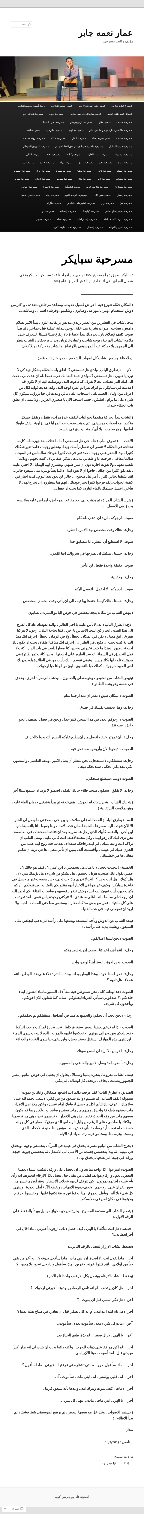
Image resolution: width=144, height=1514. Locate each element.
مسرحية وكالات (74, 154)
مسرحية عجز (103, 179)
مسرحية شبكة (58, 138)
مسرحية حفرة (47, 162)
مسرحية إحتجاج (124, 195)
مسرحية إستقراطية (87, 219)
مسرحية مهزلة (21, 179)
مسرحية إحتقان (68, 211)
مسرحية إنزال (43, 171)
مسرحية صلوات (124, 179)
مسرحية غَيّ (126, 203)
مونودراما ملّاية (72, 187)
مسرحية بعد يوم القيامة (120, 227)
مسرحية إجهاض (29, 187)
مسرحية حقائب (124, 122)
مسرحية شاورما (76, 130)
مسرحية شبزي (86, 162)
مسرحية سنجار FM (123, 187)
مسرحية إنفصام (22, 171)
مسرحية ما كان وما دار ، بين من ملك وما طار (110, 130)
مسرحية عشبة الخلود (98, 154)
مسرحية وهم (105, 162)
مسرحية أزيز (107, 203)
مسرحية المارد (78, 138)
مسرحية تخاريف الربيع (97, 187)
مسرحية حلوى (56, 114)
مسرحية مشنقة (124, 138)
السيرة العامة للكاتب (121, 106)
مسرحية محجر (43, 219)
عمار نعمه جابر (105, 32)
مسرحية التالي (33, 154)
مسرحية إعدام (64, 219)
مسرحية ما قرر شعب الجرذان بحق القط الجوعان (79, 146)
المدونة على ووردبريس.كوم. (72, 1496)
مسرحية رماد (52, 195)
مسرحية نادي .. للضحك (53, 122)
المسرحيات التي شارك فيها (92, 106)
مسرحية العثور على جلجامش (81, 203)
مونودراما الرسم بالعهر (76, 195)
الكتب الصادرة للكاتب (62, 106)
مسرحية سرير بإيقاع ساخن (118, 211)
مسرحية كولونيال (90, 211)
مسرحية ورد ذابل (102, 195)
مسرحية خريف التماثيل (120, 146)
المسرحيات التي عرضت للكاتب (85, 114)
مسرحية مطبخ (84, 171)
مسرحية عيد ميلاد (123, 154)
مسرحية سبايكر (64, 179)
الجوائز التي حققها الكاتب (119, 114)
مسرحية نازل (84, 179)
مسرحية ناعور (104, 171)
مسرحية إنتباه (125, 162)
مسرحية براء (66, 162)
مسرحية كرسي (54, 130)
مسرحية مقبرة (63, 171)
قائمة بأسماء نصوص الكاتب (31, 106)
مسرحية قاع (104, 122)
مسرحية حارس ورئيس (81, 122)
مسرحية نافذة (33, 130)
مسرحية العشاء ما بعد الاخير (67, 227)
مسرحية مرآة (27, 162)
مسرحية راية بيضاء (101, 138)
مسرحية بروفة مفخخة (34, 138)
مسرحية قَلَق (48, 211)
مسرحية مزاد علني (30, 195)
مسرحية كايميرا (51, 187)
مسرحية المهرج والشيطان (35, 146)
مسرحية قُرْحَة (54, 203)
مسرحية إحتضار (95, 227)
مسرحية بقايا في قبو (33, 114)
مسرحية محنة (53, 154)
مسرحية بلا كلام (42, 179)
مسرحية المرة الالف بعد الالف (117, 219)
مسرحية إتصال (124, 171)
